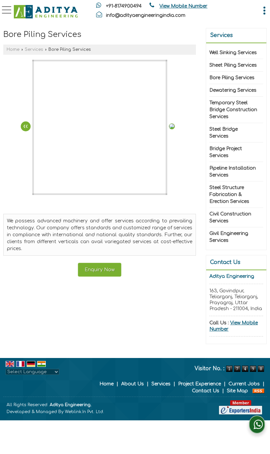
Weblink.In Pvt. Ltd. (84, 411)
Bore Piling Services (232, 77)
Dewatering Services (232, 90)
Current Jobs (244, 383)
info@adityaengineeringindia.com (145, 15)
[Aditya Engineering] (46, 11)
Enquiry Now (100, 269)
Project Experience (199, 383)
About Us (132, 383)
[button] (183, 6)
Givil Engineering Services (228, 237)
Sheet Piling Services (233, 65)
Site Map (237, 390)
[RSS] (258, 390)
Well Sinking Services (233, 52)
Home (13, 49)
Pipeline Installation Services (232, 172)
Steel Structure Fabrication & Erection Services (229, 194)
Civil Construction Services (230, 217)
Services (34, 49)
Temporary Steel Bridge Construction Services (233, 109)
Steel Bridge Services (223, 133)
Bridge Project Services (225, 152)
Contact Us (205, 390)
